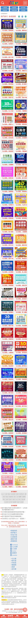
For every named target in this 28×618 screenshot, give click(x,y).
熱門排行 (4, 16)
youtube (14, 555)
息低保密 (13, 494)
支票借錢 (23, 10)
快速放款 (11, 496)
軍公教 (23, 499)
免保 (10, 499)
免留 (18, 502)
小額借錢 (5, 7)
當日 (15, 496)
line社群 (15, 547)
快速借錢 (14, 7)
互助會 (21, 502)
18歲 (6, 494)
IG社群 (14, 549)
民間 (17, 494)
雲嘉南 (14, 565)
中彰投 (14, 563)
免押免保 (21, 494)
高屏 (13, 567)
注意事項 (14, 537)
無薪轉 (14, 502)
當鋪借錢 (5, 10)
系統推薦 (12, 16)
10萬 (3, 496)
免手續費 (19, 496)
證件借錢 (23, 7)
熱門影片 (14, 533)
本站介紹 (14, 535)
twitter (14, 551)
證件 (4, 499)
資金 (9, 494)
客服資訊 (14, 541)
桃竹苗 (14, 561)
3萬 (25, 494)
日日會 (6, 502)
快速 (7, 496)
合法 (16, 499)
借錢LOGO (14, 3)
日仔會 (10, 502)
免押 (7, 499)
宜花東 (14, 569)
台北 (3, 494)
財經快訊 (14, 531)
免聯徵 (23, 496)
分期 (13, 499)
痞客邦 (14, 553)
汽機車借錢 (14, 10)
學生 (20, 499)
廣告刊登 (14, 539)
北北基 (14, 558)
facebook (15, 544)
